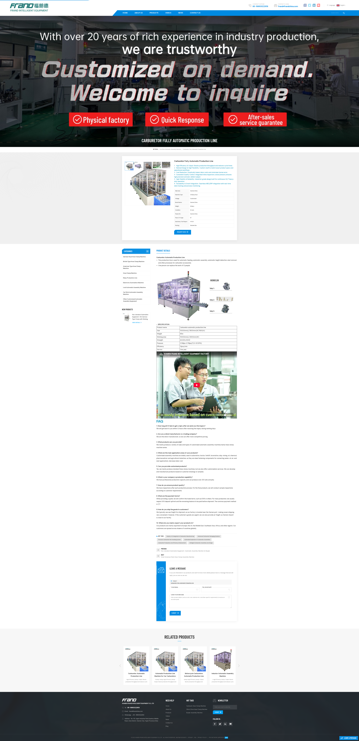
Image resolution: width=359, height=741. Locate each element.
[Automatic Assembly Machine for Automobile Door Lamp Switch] (165, 659)
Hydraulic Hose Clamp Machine (196, 706)
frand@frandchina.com (288, 6)
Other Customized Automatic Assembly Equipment (132, 300)
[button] (239, 666)
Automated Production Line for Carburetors (136, 675)
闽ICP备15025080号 (181, 737)
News (180, 13)
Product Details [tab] (163, 250)
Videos (168, 13)
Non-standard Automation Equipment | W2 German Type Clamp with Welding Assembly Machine (140, 317)
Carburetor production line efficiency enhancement (172, 543)
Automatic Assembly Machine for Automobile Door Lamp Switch (165, 675)
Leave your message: (177, 594)
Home (125, 13)
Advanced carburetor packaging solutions (209, 536)
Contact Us (195, 13)
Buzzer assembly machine (194, 713)
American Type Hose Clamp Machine (132, 267)
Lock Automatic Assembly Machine (134, 287)
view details (136, 322)
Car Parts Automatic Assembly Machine (170, 149)
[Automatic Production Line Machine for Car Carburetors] (223, 659)
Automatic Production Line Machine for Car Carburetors (222, 675)
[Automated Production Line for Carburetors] (136, 659)
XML (195, 737)
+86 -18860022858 (138, 715)
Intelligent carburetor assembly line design (201, 543)
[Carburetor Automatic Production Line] (194, 659)
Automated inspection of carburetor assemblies (197, 539)
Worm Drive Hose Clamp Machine (196, 709)
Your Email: (174, 587)
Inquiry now (181, 232)
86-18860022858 (260, 6)
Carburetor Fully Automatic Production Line (182, 583)
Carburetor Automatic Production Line (194, 675)
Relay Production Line (130, 278)
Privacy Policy (202, 737)
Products (154, 13)
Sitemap (190, 737)
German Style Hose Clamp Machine (134, 257)
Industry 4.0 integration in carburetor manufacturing (180, 536)
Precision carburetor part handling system (169, 539)
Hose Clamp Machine (130, 273)
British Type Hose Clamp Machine (133, 261)
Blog (167, 726)
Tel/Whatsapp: (207, 587)
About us (139, 13)
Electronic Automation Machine (133, 283)
